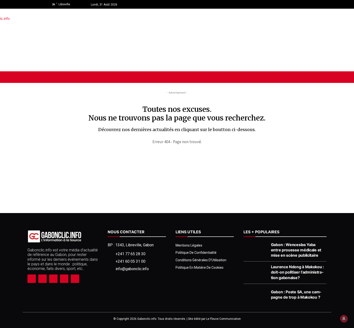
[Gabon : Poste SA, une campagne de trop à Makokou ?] (255, 295)
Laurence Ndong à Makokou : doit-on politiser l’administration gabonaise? (297, 272)
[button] (298, 77)
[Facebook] (285, 4)
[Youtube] (303, 4)
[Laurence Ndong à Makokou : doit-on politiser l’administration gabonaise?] (255, 272)
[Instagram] (294, 4)
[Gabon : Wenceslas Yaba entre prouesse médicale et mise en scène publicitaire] (255, 250)
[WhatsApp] (64, 278)
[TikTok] (53, 278)
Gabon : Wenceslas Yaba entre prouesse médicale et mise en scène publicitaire (296, 250)
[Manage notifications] (344, 318)
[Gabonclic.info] (83, 40)
